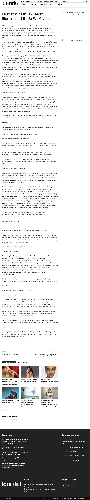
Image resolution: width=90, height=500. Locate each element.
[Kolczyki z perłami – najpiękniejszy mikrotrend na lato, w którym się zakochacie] (49, 372)
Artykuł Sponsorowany (79, 498)
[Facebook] (81, 1)
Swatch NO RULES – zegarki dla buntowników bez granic (14, 459)
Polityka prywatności (63, 1)
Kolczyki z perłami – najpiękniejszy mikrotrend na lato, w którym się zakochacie (49, 381)
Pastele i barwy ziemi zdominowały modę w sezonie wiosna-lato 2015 (74, 441)
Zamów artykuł (53, 1)
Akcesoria (33, 5)
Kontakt (40, 1)
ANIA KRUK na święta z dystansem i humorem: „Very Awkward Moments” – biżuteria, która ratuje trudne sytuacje (15, 441)
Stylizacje (44, 5)
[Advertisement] (30, 342)
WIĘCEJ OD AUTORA (22, 362)
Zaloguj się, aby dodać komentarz (12, 420)
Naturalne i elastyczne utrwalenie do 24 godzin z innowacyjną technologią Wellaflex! (45, 355)
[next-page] (6, 409)
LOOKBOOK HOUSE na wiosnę (10, 354)
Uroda (52, 5)
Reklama (70, 498)
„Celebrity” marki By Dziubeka (75, 447)
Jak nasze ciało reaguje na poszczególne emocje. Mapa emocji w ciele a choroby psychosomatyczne (13, 465)
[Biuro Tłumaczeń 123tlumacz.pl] (75, 23)
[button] (86, 5)
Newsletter (63, 498)
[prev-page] (3, 409)
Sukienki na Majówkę (72, 451)
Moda (24, 5)
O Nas (35, 1)
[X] (86, 1)
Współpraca (46, 1)
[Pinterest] (84, 1)
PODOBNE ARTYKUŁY (9, 362)
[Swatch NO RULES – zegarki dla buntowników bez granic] (10, 393)
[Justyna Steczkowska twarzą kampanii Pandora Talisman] (30, 372)
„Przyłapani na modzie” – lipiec (76, 455)
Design (60, 5)
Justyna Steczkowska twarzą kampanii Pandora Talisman (13, 448)
